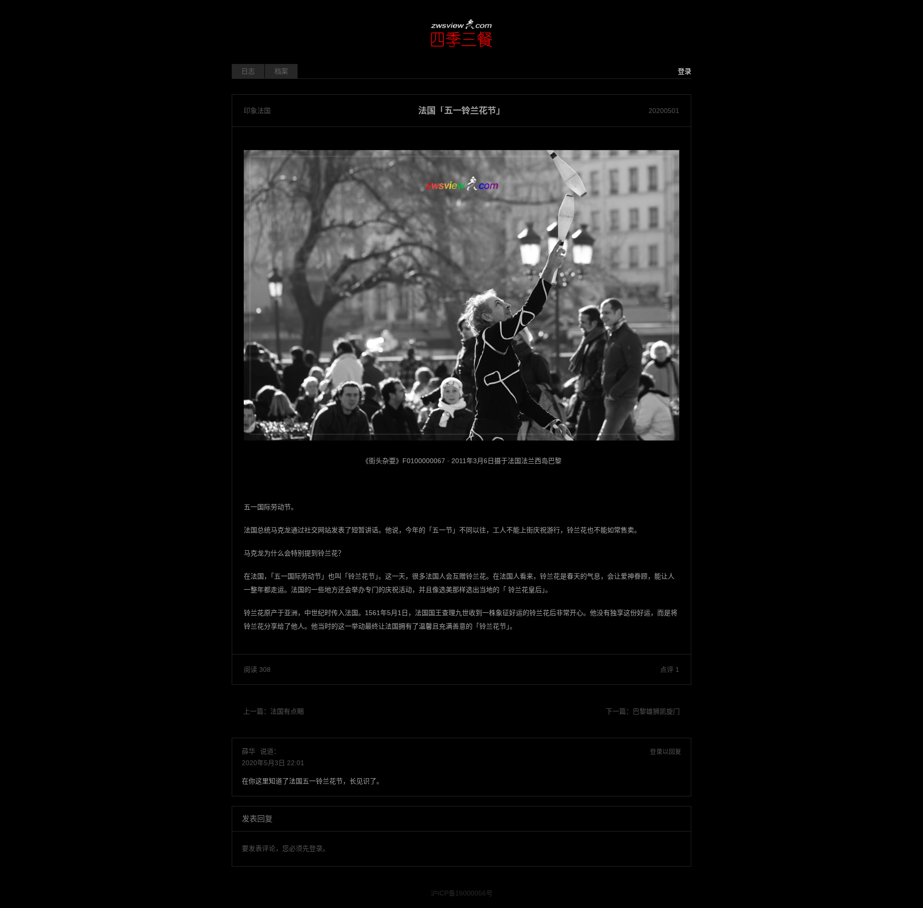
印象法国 (257, 110)
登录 (684, 71)
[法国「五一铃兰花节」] (461, 295)
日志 (248, 71)
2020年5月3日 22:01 (273, 763)
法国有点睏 (287, 711)
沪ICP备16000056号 (462, 893)
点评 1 (669, 669)
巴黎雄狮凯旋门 (656, 711)
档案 (281, 71)
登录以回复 (665, 751)
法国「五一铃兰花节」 (461, 110)
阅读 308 (257, 669)
